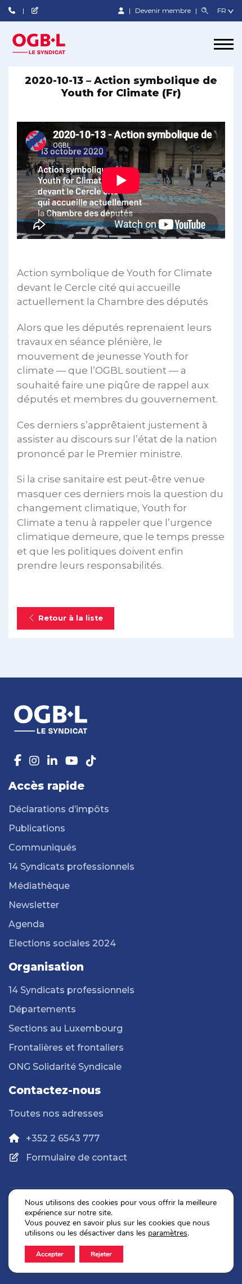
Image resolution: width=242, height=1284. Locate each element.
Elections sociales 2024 (62, 943)
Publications (36, 828)
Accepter (50, 1254)
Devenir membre (163, 10)
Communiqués (42, 847)
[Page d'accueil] (50, 44)
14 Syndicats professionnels (71, 866)
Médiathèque (39, 885)
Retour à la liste (70, 618)
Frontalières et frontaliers (66, 1047)
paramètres (167, 1233)
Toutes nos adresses (56, 1113)
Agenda (26, 924)
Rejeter (101, 1254)
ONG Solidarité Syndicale (65, 1066)
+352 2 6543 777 (63, 1138)
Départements (42, 1009)
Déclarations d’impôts (58, 809)
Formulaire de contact (76, 1157)
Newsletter (33, 905)
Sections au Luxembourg (65, 1028)
